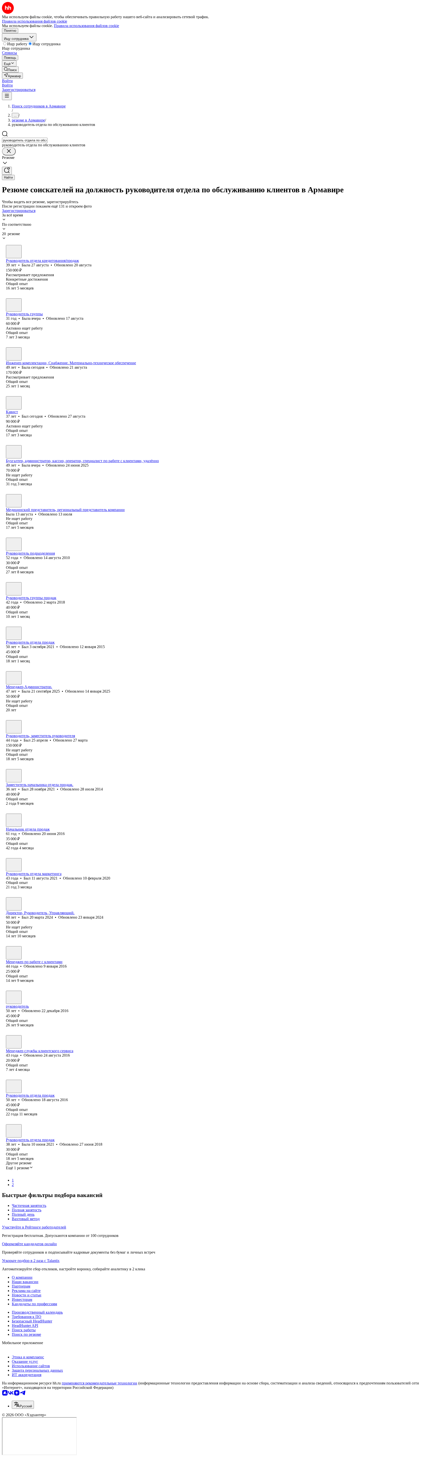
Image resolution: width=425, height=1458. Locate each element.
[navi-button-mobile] (7, 96)
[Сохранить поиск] (7, 171)
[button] (7, 81)
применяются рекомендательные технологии (99, 1383)
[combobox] (24, 140)
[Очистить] (9, 151)
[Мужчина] (14, 403)
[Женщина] (14, 251)
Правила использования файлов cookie (86, 26)
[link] (10, 69)
